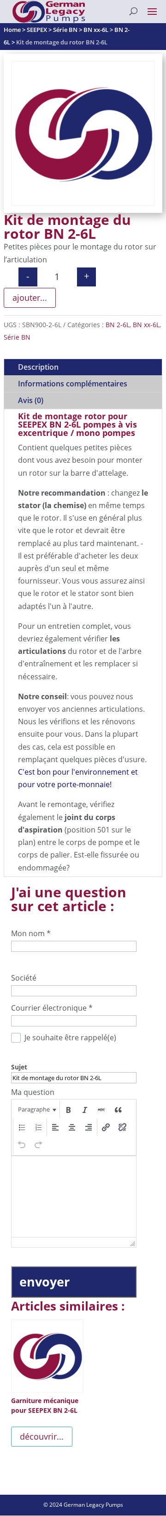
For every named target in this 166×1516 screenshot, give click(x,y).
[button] (36, 1109)
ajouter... (29, 297)
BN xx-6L (146, 324)
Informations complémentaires (72, 384)
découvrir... (42, 1436)
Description (38, 367)
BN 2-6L (118, 324)
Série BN (17, 337)
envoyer (44, 1281)
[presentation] (36, 1109)
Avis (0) (30, 400)
